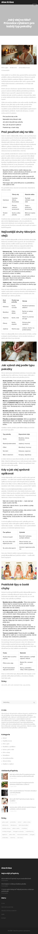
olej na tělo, (4, 685)
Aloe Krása (7, 2)
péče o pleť (5, 822)
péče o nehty (16, 828)
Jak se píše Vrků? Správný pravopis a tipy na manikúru (22, 800)
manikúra (24, 828)
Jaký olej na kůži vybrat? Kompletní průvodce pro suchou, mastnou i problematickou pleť (22, 775)
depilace (4, 834)
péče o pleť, (11, 685)
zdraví (19, 822)
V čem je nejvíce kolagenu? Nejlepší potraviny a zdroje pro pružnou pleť (17, 890)
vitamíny (12, 837)
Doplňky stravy (7, 741)
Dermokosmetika (8, 758)
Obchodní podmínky (7, 907)
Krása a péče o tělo (8, 749)
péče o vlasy (26, 822)
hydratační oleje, (18, 685)
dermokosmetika (23, 825)
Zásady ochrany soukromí (9, 910)
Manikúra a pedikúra (9, 746)
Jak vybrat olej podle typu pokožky (13, 122)
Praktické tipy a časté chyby (11, 127)
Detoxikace (6, 755)
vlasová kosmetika (22, 834)
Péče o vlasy (6, 752)
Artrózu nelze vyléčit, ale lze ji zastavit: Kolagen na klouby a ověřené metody (23, 808)
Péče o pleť (4, 67)
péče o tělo (12, 834)
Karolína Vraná (25, 67)
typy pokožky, (26, 685)
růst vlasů (20, 837)
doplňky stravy (6, 828)
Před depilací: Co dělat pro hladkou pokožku (13, 884)
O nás (3, 903)
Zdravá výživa (7, 761)
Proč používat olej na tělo (10, 116)
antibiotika (5, 837)
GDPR (2, 914)
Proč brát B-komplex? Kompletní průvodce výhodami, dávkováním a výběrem (22, 783)
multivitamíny (30, 831)
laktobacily (5, 825)
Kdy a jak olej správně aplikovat (12, 125)
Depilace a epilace (8, 764)
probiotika (13, 822)
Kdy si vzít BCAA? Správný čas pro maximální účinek (16, 878)
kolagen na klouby (18, 831)
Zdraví (5, 738)
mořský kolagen (6, 831)
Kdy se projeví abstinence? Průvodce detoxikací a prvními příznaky (23, 791)
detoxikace (13, 825)
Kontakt (3, 918)
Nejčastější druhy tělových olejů (12, 119)
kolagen (32, 834)
